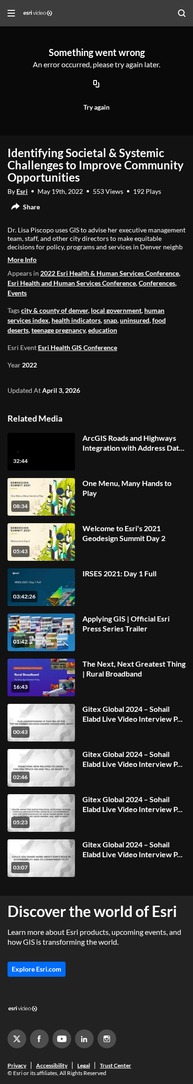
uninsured (134, 320)
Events (17, 293)
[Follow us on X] (16, 1038)
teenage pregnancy (58, 330)
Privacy (16, 1065)
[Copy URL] (96, 84)
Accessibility (51, 1065)
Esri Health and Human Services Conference (71, 283)
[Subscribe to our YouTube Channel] (61, 1038)
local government (116, 310)
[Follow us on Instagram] (106, 1038)
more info (22, 259)
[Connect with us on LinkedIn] (84, 1038)
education (102, 330)
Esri (22, 191)
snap (110, 320)
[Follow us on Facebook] (39, 1038)
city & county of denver (54, 310)
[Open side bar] (11, 13)
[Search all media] (181, 13)
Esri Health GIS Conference (77, 347)
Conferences (157, 283)
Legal (83, 1065)
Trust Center (115, 1065)
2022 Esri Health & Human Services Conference (109, 273)
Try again (96, 107)
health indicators (76, 320)
